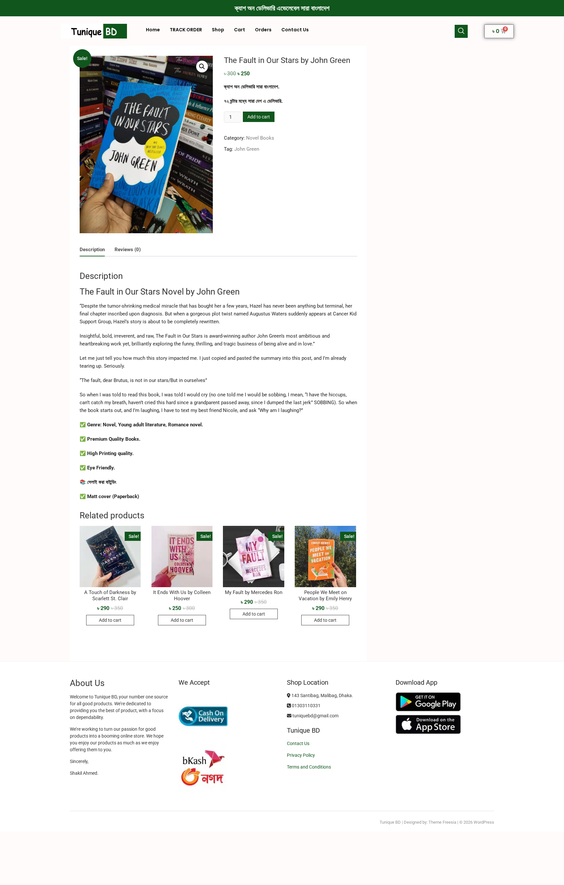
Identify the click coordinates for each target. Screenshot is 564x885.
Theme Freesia (442, 822)
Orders (263, 29)
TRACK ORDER (186, 29)
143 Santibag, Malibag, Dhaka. (321, 695)
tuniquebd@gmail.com (314, 715)
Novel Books (260, 138)
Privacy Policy (301, 755)
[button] (461, 31)
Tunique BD (390, 822)
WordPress (484, 822)
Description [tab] (92, 249)
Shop (218, 29)
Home (153, 29)
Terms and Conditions (309, 767)
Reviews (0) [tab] (128, 249)
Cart (239, 29)
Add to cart (258, 116)
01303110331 (306, 705)
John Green (246, 149)
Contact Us (295, 29)
